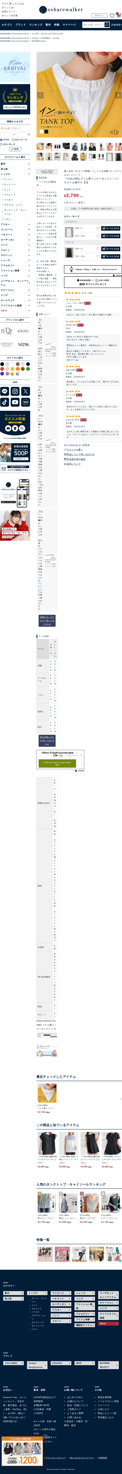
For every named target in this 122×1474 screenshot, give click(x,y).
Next (118, 95)
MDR (78, 1363)
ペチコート (7, 234)
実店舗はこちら (106, 1417)
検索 (106, 25)
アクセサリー (8, 265)
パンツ (4, 245)
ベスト (7, 219)
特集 (56, 24)
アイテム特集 (83, 1319)
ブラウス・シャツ (13, 205)
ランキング (36, 24)
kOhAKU (57, 1363)
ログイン (99, 15)
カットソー (10, 184)
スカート (5, 250)
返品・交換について (77, 1405)
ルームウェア (8, 300)
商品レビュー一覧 (107, 1413)
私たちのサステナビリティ (82, 1458)
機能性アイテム (84, 1325)
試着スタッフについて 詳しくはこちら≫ (47, 620)
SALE (4, 310)
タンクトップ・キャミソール (52, 33)
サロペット (7, 255)
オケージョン (8, 290)
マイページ (103, 1405)
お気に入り (103, 1409)
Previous (40, 95)
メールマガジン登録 (108, 1401)
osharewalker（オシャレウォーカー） (15, 33)
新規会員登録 (105, 1397)
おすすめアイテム (39, 40)
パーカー (8, 200)
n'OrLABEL (45, 38)
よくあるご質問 (75, 1413)
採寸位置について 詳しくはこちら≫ (47, 740)
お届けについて (75, 1401)
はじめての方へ (75, 1397)
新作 (48, 24)
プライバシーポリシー (56, 1458)
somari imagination (36, 1365)
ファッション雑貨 (10, 270)
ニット (7, 189)
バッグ (4, 275)
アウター (5, 224)
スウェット (10, 194)
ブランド (35, 38)
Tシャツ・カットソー (39, 1300)
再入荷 (4, 169)
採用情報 (103, 1458)
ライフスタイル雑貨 (11, 305)
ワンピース (7, 229)
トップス (35, 33)
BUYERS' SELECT (105, 1365)
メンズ (4, 295)
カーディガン (8, 239)
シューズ (5, 260)
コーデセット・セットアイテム (15, 283)
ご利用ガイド (50, 1437)
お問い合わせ (74, 1417)
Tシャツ (8, 179)
